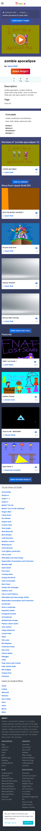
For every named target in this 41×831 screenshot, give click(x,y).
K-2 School (26, 791)
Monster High (7, 564)
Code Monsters (7, 538)
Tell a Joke (5, 640)
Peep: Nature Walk (9, 666)
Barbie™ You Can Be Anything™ (13, 508)
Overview (25, 744)
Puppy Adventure (8, 630)
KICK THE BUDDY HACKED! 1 (13, 212)
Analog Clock (6, 673)
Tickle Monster (7, 548)
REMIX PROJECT (21, 71)
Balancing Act (7, 545)
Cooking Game (7, 574)
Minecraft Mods (8, 794)
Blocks (4, 709)
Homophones (7, 617)
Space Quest (6, 568)
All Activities (6, 492)
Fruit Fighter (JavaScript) (11, 551)
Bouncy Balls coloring (11, 318)
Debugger (5, 656)
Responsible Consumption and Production (18, 561)
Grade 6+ (5, 502)
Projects (23, 12)
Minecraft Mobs (8, 783)
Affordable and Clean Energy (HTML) (15, 597)
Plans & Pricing (27, 760)
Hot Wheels (6, 518)
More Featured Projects (20, 479)
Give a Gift (26, 750)
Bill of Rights (6, 670)
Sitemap (5, 760)
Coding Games (7, 773)
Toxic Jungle (6, 528)
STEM (4, 660)
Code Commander (8, 581)
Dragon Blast (6, 512)
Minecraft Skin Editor (9, 781)
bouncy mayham (9, 283)
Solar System (6, 627)
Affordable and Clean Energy (12, 558)
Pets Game (6, 571)
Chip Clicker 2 (8, 467)
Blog (3, 744)
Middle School (27, 783)
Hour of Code (7, 799)
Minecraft (5, 692)
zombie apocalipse (10, 169)
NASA (4, 637)
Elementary (26, 781)
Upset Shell (12, 66)
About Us (5, 747)
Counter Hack (7, 525)
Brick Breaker (7, 535)
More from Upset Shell (20, 331)
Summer (25, 765)
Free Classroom (28, 778)
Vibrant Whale (10, 435)
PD (23, 799)
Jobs (3, 755)
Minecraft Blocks (8, 786)
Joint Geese (9, 365)
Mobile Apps (6, 758)
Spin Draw (5, 650)
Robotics (5, 696)
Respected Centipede (13, 470)
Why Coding (26, 755)
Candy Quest (6, 515)
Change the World (8, 577)
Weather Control (8, 541)
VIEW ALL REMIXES (20, 182)
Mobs (4, 712)
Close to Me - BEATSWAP (12, 431)
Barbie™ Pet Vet (7, 505)
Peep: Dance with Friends (11, 663)
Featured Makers (28, 758)
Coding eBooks (7, 763)
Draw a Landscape (8, 607)
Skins (4, 702)
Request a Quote (28, 807)
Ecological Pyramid (9, 614)
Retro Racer (6, 584)
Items (4, 705)
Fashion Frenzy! (8, 396)
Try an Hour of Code (12, 487)
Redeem (25, 752)
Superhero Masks (8, 610)
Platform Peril (7, 591)
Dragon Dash (6, 522)
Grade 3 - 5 (6, 499)
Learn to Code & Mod (12, 681)
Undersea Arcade (8, 647)
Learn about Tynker (20, 21)
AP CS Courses (27, 789)
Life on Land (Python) (10, 594)
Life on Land (6, 554)
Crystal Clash (6, 633)
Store (4, 765)
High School (26, 786)
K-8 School (26, 794)
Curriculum (26, 747)
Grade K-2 (5, 495)
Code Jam (5, 797)
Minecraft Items (7, 791)
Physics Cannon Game (10, 624)
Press (4, 752)
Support (5, 750)
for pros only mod (9, 247)
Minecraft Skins (7, 778)
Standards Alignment (30, 797)
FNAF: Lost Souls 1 (10, 361)
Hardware (5, 676)
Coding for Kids (10, 12)
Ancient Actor (10, 400)
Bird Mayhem (7, 643)
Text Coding (6, 699)
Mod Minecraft (7, 531)
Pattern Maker (7, 653)
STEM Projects (27, 804)
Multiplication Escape (10, 620)
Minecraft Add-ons (9, 789)
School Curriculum (29, 776)
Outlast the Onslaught (10, 587)
